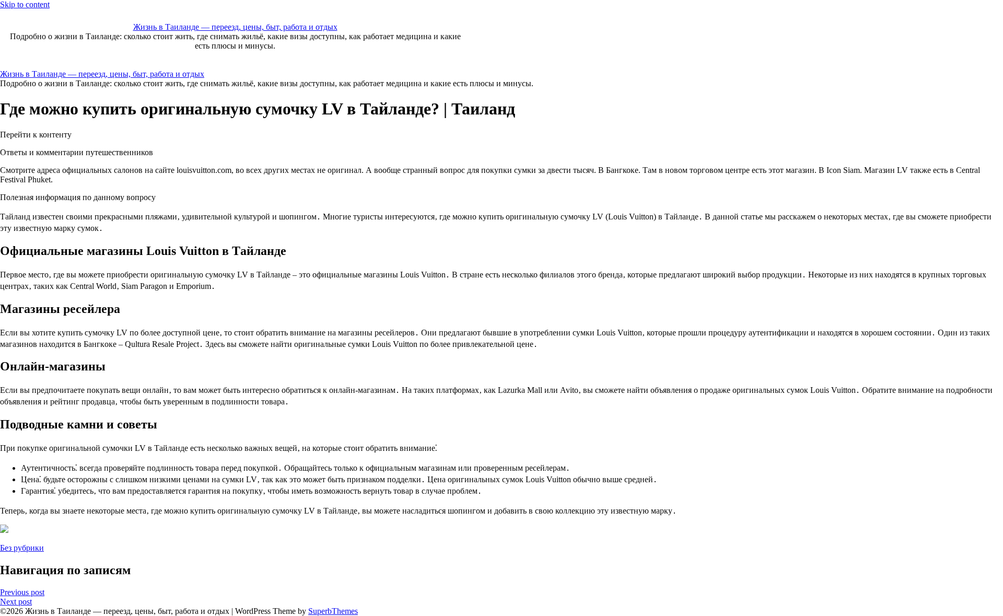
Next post (16, 601)
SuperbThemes (333, 611)
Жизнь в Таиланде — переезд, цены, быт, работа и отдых (235, 26)
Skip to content (25, 4)
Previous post (22, 592)
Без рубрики (22, 547)
